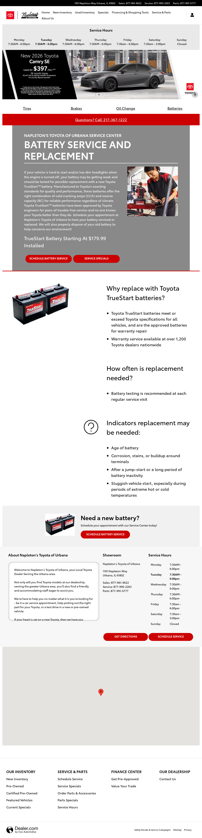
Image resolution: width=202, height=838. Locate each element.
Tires (27, 108)
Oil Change (125, 108)
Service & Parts (161, 12)
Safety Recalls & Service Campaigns (152, 829)
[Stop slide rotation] (195, 94)
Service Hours (68, 807)
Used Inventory (85, 12)
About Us (48, 18)
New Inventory (62, 12)
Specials (103, 12)
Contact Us (167, 778)
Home (46, 12)
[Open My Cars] (191, 15)
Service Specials (96, 258)
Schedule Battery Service (48, 258)
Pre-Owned (15, 786)
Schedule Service (171, 636)
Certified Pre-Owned (21, 793)
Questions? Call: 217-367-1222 (101, 119)
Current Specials (18, 807)
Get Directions (125, 636)
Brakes (76, 108)
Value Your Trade (123, 786)
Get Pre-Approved (124, 778)
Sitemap (177, 829)
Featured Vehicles (19, 800)
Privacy (188, 829)
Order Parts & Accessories (77, 793)
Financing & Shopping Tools (130, 12)
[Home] (12, 15)
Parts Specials (68, 800)
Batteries (174, 108)
